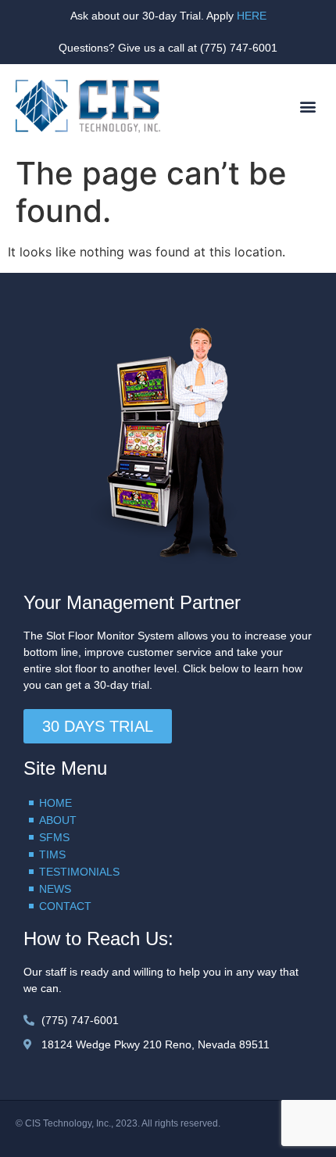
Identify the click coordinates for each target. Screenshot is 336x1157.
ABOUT (58, 820)
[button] (307, 107)
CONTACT (65, 906)
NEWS (55, 889)
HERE (251, 15)
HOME (55, 803)
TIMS (52, 854)
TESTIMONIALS (79, 871)
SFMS (54, 837)
